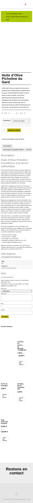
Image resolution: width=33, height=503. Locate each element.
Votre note (4, 288)
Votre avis (4, 293)
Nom (2, 303)
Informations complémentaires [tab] (13, 149)
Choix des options (21, 363)
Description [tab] (7, 146)
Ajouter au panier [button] (4, 396)
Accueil (8, 14)
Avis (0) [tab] (28, 149)
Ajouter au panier (14, 130)
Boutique (15, 14)
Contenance (6, 120)
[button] (19, 4)
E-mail (2, 310)
